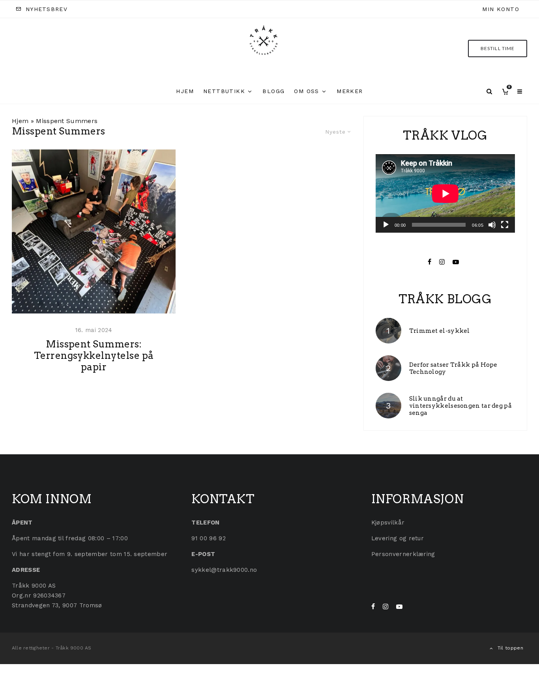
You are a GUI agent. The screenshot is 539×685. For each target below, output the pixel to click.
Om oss (306, 91)
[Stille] (492, 225)
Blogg (273, 91)
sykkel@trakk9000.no (224, 569)
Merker (350, 91)
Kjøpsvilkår (388, 522)
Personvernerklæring (403, 554)
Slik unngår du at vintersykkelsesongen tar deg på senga (460, 405)
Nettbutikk (224, 91)
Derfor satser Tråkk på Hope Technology (453, 368)
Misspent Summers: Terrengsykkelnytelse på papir (94, 356)
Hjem (185, 91)
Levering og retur (397, 538)
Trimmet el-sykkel (439, 330)
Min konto (500, 9)
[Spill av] (386, 225)
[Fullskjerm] (505, 225)
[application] (445, 193)
